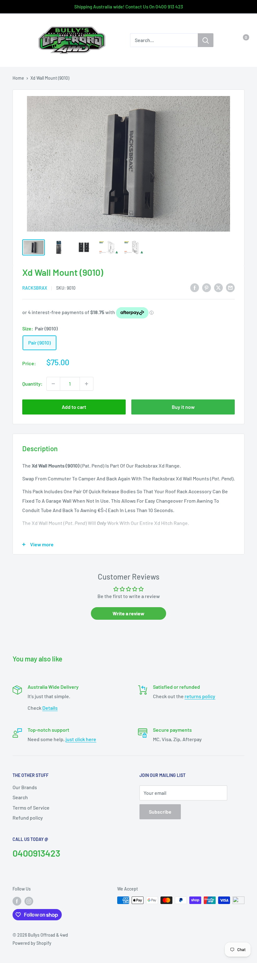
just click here (81, 739)
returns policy (200, 696)
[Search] (205, 40)
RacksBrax (34, 288)
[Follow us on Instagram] (28, 900)
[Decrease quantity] (53, 383)
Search (20, 797)
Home (18, 78)
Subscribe (160, 812)
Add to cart (74, 407)
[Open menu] (16, 40)
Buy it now (183, 407)
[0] (241, 40)
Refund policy (28, 818)
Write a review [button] (128, 613)
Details (50, 708)
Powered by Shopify (32, 943)
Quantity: (32, 384)
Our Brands (25, 787)
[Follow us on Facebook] (17, 900)
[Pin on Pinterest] (206, 287)
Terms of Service (31, 808)
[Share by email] (230, 287)
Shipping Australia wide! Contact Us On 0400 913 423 (128, 6)
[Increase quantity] (86, 383)
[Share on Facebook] (194, 287)
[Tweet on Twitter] (218, 287)
